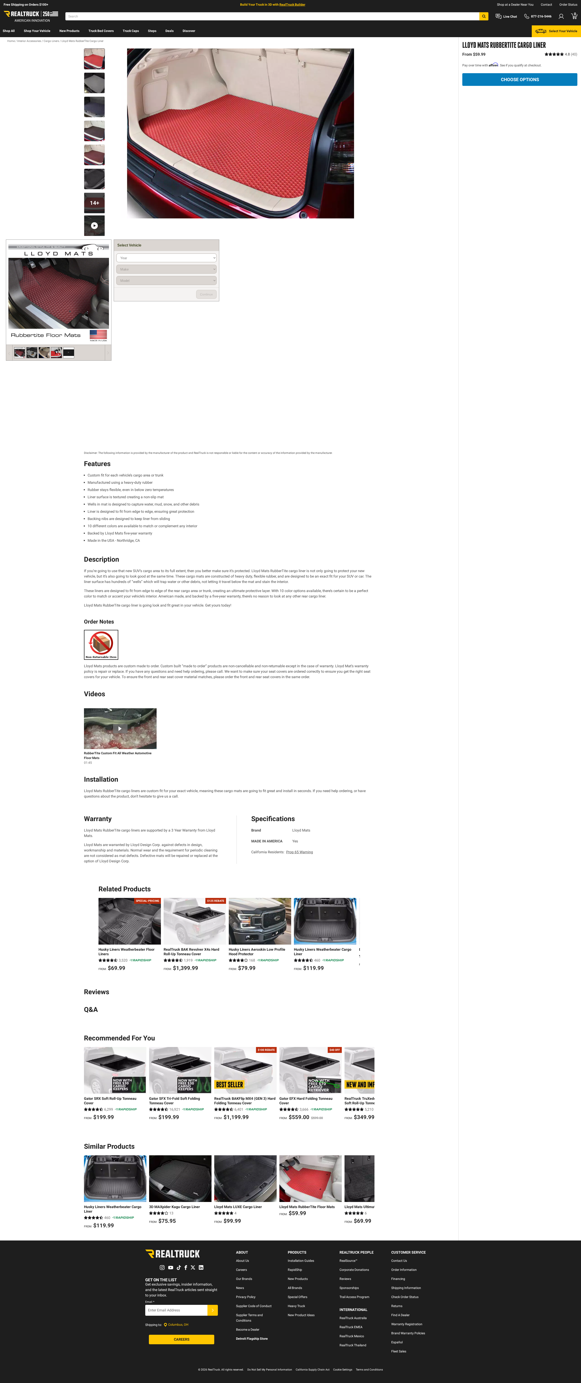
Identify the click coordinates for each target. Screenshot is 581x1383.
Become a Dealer (247, 1329)
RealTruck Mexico (352, 1336)
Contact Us (399, 1260)
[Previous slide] (103, 935)
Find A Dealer (400, 1315)
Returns (396, 1306)
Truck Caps (131, 31)
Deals (169, 31)
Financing (398, 1279)
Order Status (568, 4)
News (240, 1288)
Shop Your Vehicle (37, 31)
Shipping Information (406, 1288)
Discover (189, 31)
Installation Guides (301, 1260)
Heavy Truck (296, 1306)
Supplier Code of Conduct (254, 1306)
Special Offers (297, 1297)
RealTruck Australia (353, 1318)
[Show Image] (94, 58)
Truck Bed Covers (101, 31)
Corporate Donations (354, 1270)
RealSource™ (348, 1260)
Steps (152, 31)
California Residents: (282, 852)
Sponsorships (349, 1288)
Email (149, 1301)
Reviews (345, 1279)
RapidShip (295, 1270)
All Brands (295, 1288)
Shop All (9, 31)
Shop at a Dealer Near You (515, 4)
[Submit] (212, 1310)
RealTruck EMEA (351, 1327)
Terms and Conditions (369, 1369)
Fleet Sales (398, 1351)
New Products (69, 31)
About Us (242, 1260)
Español (397, 1342)
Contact (546, 4)
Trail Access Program (354, 1297)
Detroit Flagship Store (252, 1338)
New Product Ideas (301, 1315)
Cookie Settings (342, 1369)
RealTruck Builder (292, 4)
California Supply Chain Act (313, 1369)
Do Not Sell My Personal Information (269, 1369)
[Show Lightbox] (240, 133)
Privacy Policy (246, 1297)
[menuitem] (8, 31)
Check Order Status (405, 1297)
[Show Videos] (94, 225)
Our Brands (244, 1279)
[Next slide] (355, 935)
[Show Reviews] (561, 54)
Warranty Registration (406, 1324)
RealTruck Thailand (353, 1345)
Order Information (404, 1270)
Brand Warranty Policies (408, 1333)
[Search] (483, 16)
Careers (241, 1270)
